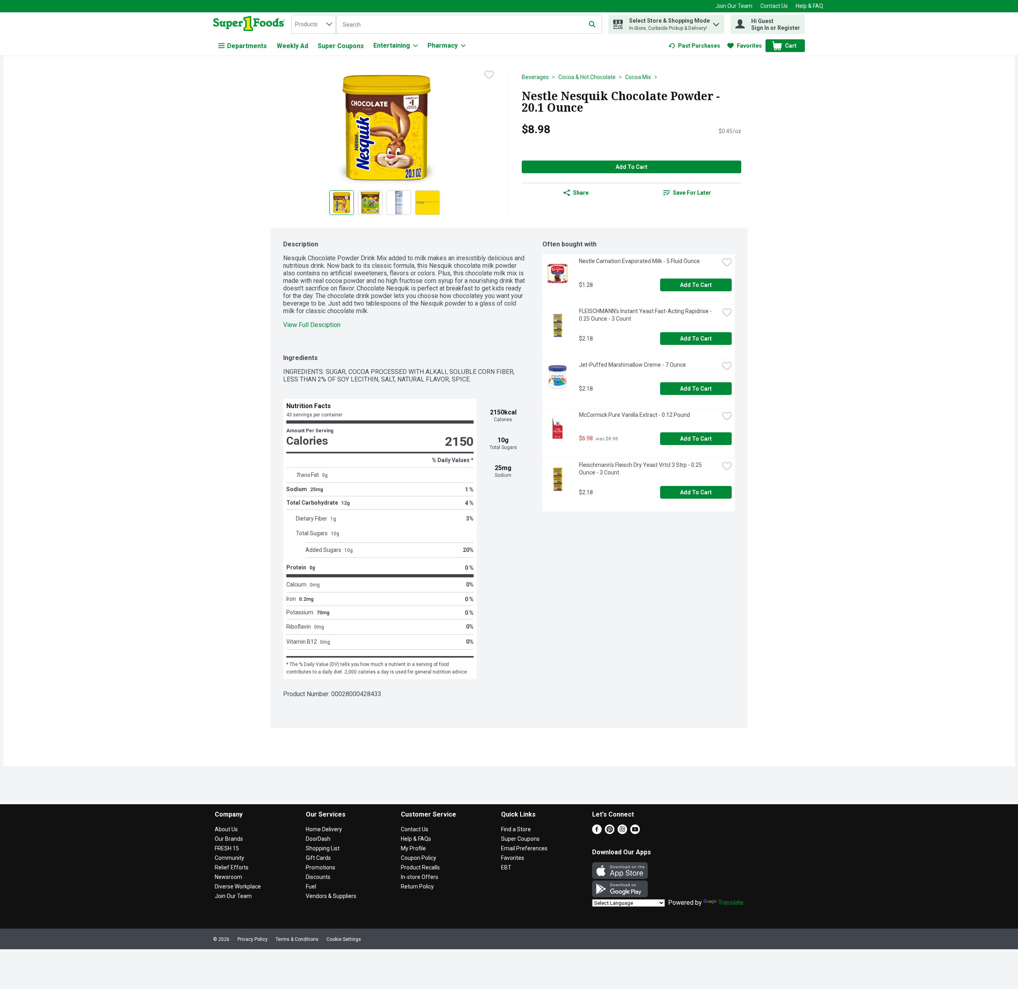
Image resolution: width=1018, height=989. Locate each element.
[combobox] (313, 24)
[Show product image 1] (341, 202)
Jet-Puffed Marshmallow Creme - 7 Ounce (632, 365)
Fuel (311, 886)
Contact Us (774, 6)
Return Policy (417, 886)
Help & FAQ (809, 6)
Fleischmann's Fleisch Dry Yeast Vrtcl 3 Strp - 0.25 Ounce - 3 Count (641, 469)
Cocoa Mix (638, 77)
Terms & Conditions (297, 939)
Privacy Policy (252, 939)
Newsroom (228, 877)
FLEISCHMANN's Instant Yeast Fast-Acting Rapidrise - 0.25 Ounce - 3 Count (646, 315)
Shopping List (323, 848)
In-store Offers (419, 877)
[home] (250, 24)
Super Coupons (341, 46)
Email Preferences (524, 848)
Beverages (535, 77)
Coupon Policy (418, 858)
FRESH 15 (227, 848)
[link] (694, 45)
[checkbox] (489, 74)
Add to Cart (631, 167)
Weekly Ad (292, 46)
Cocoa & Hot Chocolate (587, 77)
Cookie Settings (343, 939)
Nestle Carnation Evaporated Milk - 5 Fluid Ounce (639, 261)
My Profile (413, 848)
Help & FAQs (416, 839)
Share (581, 193)
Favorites (512, 858)
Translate (731, 902)
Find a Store (516, 829)
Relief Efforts (232, 867)
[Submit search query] (592, 24)
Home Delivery (324, 829)
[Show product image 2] (370, 202)
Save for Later (692, 193)
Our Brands (229, 839)
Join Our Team (733, 6)
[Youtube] (635, 832)
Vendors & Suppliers (331, 896)
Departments (247, 46)
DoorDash (318, 839)
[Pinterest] (609, 832)
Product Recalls (420, 867)
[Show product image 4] (427, 202)
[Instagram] (622, 832)
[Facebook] (597, 832)
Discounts (318, 877)
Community (229, 858)
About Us (226, 829)
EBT (506, 867)
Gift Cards (318, 858)
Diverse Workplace (238, 886)
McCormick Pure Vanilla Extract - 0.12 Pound (634, 415)
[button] (716, 22)
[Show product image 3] (399, 202)
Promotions (320, 867)
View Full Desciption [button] (311, 325)
